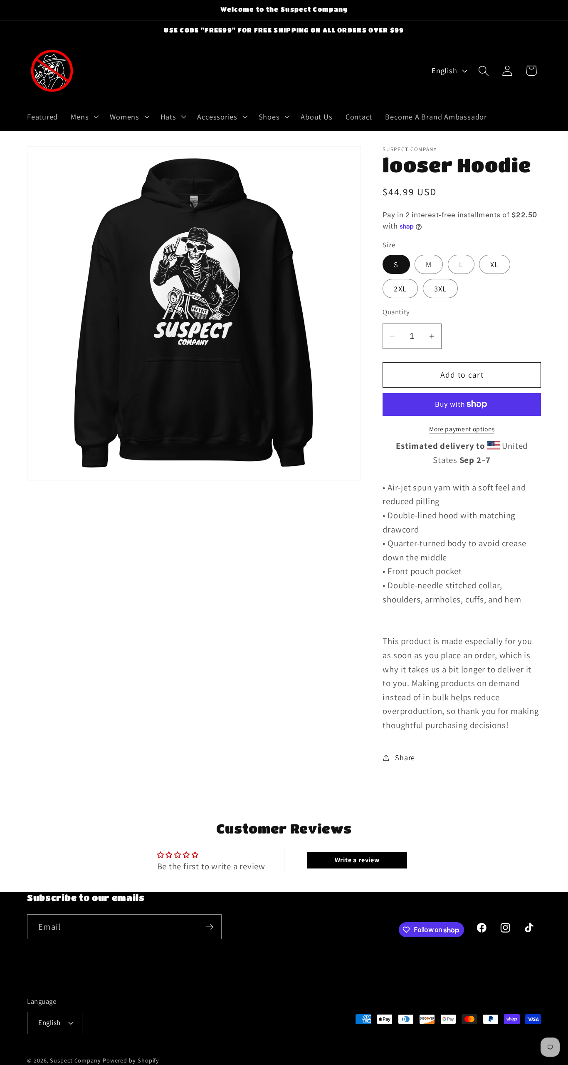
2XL (400, 289)
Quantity (396, 311)
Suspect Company (75, 1060)
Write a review (357, 859)
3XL (440, 289)
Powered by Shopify (131, 1060)
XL (494, 264)
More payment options (461, 429)
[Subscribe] (209, 927)
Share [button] (405, 757)
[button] (84, 116)
